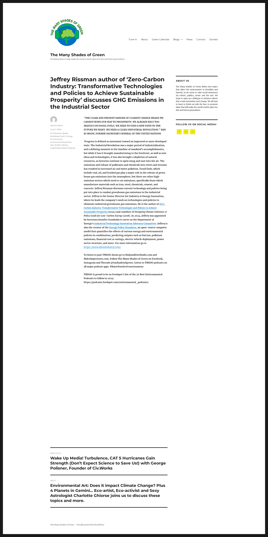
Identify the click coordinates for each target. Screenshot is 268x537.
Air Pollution (56, 133)
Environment (56, 139)
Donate (213, 39)
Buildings (54, 136)
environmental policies (60, 142)
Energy (69, 136)
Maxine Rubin (56, 125)
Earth (62, 136)
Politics (64, 145)
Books (65, 133)
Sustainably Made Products (62, 148)
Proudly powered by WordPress (90, 525)
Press (189, 39)
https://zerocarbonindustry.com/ (102, 247)
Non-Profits (55, 145)
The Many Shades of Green (77, 54)
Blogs (176, 39)
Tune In (133, 39)
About (144, 39)
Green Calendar (160, 39)
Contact (200, 39)
